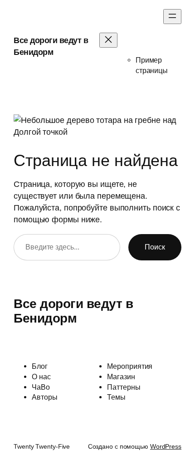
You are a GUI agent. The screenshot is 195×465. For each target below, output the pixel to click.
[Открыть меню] (172, 16)
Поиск (155, 247)
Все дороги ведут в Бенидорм (73, 310)
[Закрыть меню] (108, 40)
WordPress (165, 446)
